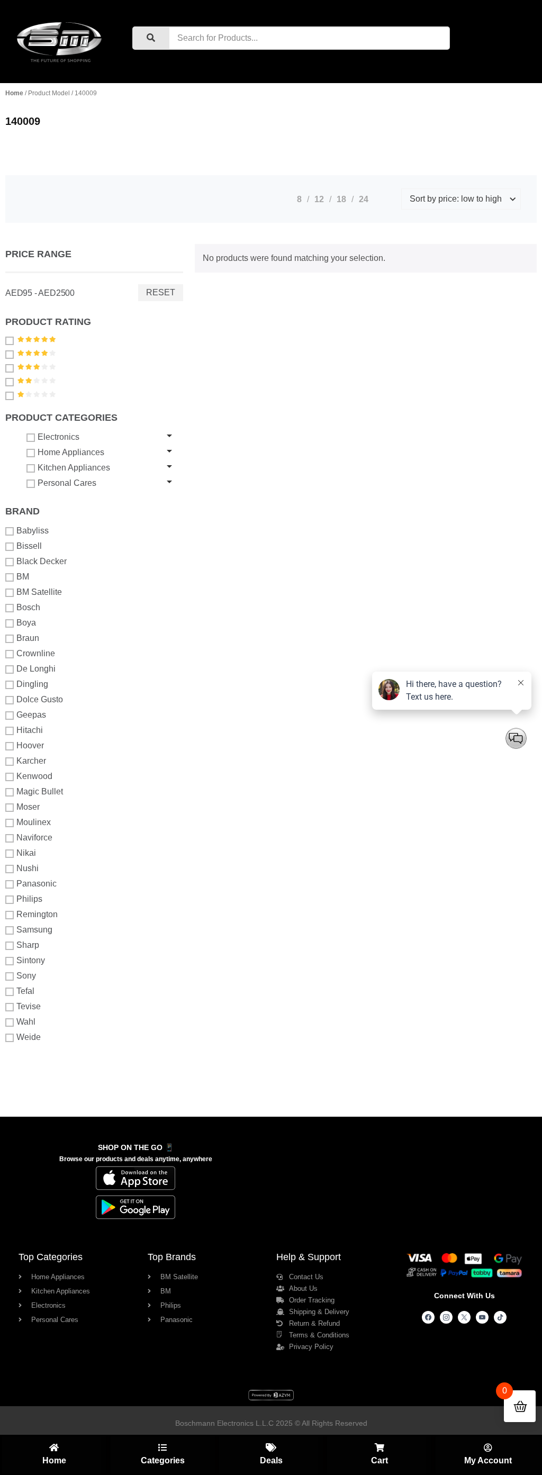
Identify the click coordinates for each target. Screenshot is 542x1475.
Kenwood (34, 776)
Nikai (26, 852)
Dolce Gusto (39, 699)
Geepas (31, 714)
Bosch (28, 607)
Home (14, 93)
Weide (28, 1037)
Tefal (25, 991)
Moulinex (33, 822)
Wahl (25, 1021)
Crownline (35, 653)
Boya (26, 622)
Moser (28, 806)
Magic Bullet (39, 791)
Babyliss (32, 530)
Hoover (30, 745)
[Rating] (10, 340)
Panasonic (36, 883)
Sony (26, 975)
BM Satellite (39, 591)
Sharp (27, 944)
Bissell (29, 545)
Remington (37, 914)
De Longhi (36, 668)
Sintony (30, 960)
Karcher (31, 760)
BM (22, 576)
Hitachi (29, 730)
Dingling (32, 684)
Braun (27, 638)
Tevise (28, 1006)
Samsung (34, 929)
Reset (160, 292)
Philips (29, 898)
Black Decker (41, 561)
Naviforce (34, 837)
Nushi (27, 868)
